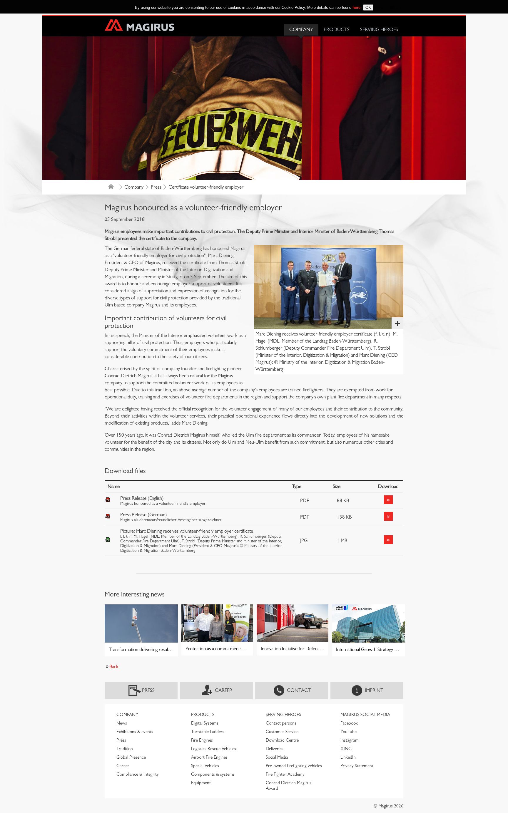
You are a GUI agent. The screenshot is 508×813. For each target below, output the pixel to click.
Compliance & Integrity (137, 774)
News (121, 723)
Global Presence (131, 757)
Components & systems (213, 774)
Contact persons (281, 723)
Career (223, 690)
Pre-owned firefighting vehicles (294, 765)
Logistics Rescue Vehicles (213, 748)
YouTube (348, 731)
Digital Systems (204, 723)
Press (156, 187)
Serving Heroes (379, 29)
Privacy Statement (356, 765)
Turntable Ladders (207, 731)
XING (346, 748)
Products (337, 29)
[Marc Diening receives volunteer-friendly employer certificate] (328, 287)
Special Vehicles (205, 765)
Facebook (349, 723)
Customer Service (282, 731)
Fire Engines (202, 740)
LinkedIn (348, 757)
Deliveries (274, 748)
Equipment (201, 782)
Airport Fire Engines (209, 757)
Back (113, 666)
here (356, 7)
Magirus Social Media (365, 714)
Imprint (374, 690)
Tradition (124, 748)
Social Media (277, 757)
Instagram (349, 740)
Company (301, 29)
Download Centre (282, 740)
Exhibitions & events (134, 731)
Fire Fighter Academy (285, 774)
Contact (299, 690)
